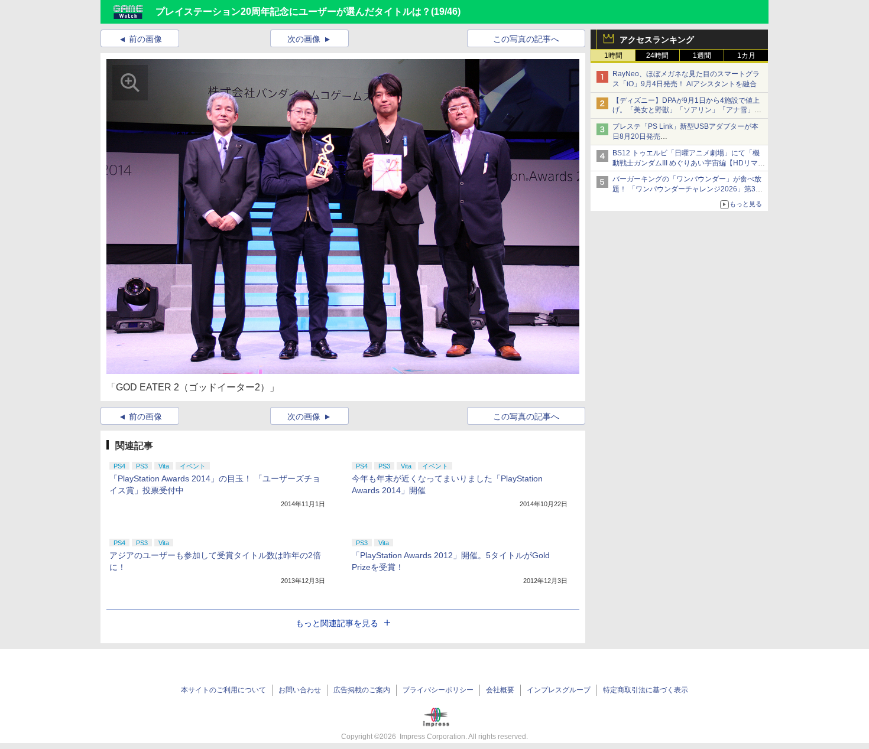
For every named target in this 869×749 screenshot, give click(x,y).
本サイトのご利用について (223, 690)
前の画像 (145, 39)
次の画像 (303, 39)
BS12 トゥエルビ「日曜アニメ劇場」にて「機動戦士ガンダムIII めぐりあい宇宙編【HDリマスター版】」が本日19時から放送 (688, 163)
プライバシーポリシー (438, 690)
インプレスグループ (559, 690)
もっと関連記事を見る (337, 623)
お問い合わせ (299, 690)
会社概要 (500, 690)
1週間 (702, 55)
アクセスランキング (657, 39)
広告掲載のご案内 (361, 690)
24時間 (657, 55)
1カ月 (746, 55)
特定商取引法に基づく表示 (645, 690)
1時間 (613, 55)
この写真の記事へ (526, 39)
